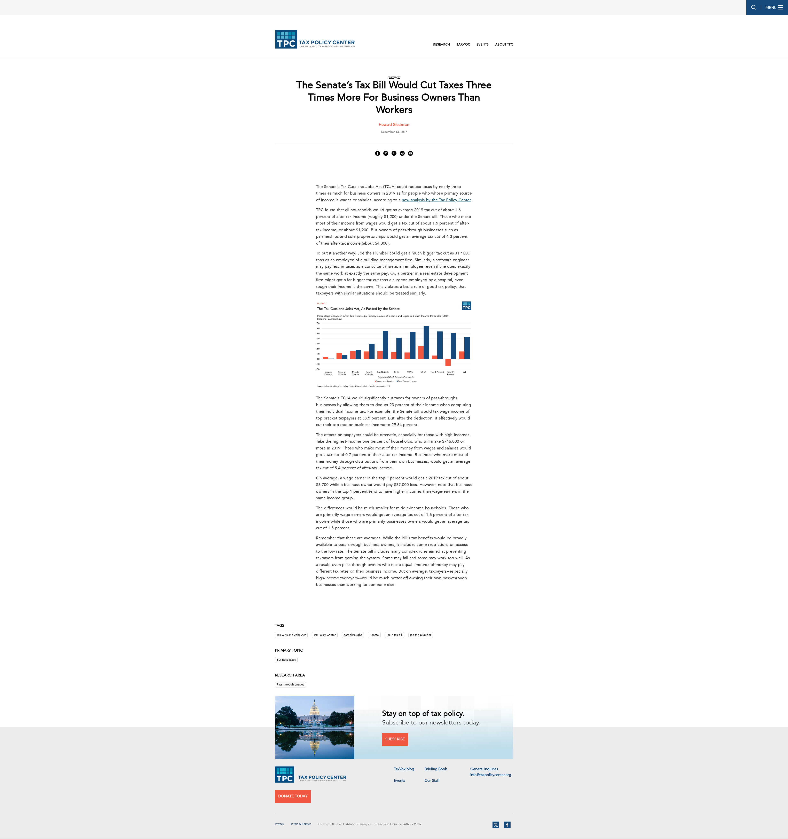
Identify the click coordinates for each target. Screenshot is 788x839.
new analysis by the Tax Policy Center (436, 200)
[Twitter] (495, 827)
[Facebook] (507, 827)
